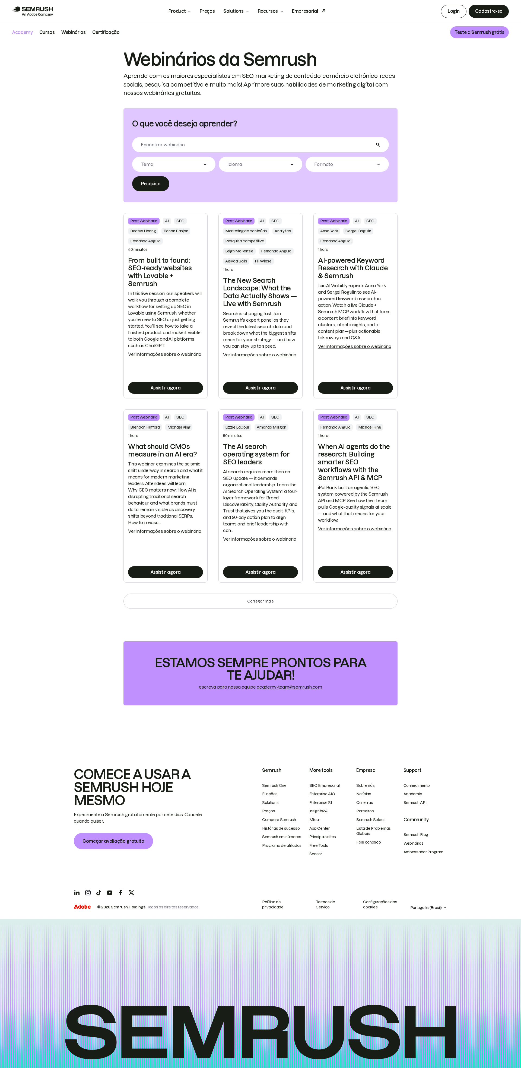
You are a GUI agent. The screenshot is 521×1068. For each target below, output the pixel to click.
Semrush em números (281, 837)
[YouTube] (109, 892)
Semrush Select (370, 819)
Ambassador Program (423, 852)
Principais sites (322, 837)
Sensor (315, 854)
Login (453, 11)
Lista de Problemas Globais (373, 831)
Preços (207, 11)
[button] (173, 164)
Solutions (233, 11)
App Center (319, 828)
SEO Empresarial (324, 785)
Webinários (414, 843)
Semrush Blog (416, 834)
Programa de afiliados (281, 845)
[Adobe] (82, 907)
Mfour (314, 819)
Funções (270, 794)
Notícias (363, 794)
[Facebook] (120, 892)
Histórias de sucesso (281, 828)
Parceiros (365, 811)
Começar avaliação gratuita (113, 841)
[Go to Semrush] (32, 11)
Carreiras (364, 802)
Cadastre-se (488, 11)
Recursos (268, 11)
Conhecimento (417, 785)
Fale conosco (368, 842)
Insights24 (318, 811)
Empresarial (305, 11)
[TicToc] (99, 892)
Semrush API (415, 802)
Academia (413, 794)
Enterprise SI (320, 802)
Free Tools (318, 845)
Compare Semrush (279, 819)
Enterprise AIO (322, 794)
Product (177, 11)
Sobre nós (365, 785)
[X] (131, 892)
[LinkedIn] (77, 892)
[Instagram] (88, 892)
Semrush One (274, 785)
